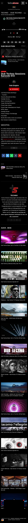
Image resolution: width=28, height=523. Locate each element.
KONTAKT (9, 519)
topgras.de (13, 519)
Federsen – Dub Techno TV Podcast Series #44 (13, 300)
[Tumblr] (14, 220)
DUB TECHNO (16, 13)
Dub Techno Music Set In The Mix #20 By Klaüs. (13, 338)
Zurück (2, 164)
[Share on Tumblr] (15, 155)
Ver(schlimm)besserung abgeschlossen (14, 9)
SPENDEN (12, 518)
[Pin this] (19, 155)
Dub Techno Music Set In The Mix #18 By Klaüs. (13, 414)
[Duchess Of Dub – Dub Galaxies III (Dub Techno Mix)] (3, 62)
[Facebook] (8, 220)
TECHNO (4, 13)
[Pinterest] (17, 220)
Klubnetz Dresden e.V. (8, 139)
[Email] (20, 220)
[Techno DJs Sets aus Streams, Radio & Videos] (13, 3)
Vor (26, 172)
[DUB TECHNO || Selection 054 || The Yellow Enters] (3, 168)
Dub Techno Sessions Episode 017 (10, 281)
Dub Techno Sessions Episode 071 (10, 450)
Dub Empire (14, 85)
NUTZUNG (22, 518)
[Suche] (26, 3)
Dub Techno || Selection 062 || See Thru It (11, 263)
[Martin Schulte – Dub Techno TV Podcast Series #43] (25, 177)
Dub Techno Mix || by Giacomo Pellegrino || (12, 432)
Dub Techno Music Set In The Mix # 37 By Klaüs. (13, 245)
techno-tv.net (18, 519)
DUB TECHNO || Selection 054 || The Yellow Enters (14, 356)
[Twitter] (11, 220)
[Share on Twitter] (7, 155)
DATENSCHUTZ (17, 518)
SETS (25, 518)
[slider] (12, 29)
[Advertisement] (14, 508)
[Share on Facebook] (3, 155)
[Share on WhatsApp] (11, 155)
